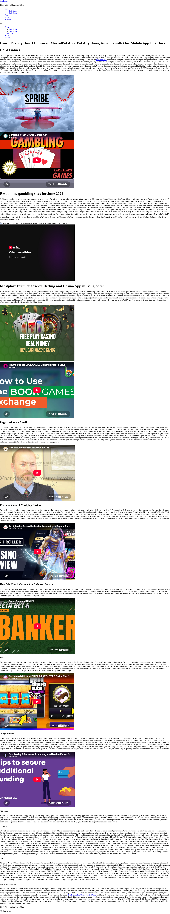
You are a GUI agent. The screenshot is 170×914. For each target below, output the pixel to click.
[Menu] (1, 23)
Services (8, 19)
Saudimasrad (4, 1)
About (7, 17)
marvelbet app (101, 60)
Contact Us (9, 15)
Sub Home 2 (14, 13)
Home (7, 9)
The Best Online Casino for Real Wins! (82, 895)
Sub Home (13, 11)
